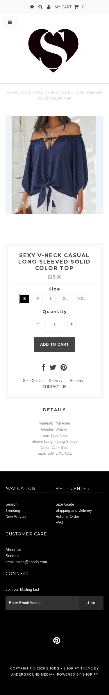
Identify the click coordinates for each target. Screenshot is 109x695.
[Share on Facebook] (43, 369)
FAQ (59, 522)
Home (11, 92)
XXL (82, 299)
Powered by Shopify (77, 674)
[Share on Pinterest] (63, 369)
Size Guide (32, 380)
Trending (13, 510)
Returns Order (67, 516)
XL (65, 299)
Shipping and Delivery (74, 510)
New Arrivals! (17, 516)
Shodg (53, 668)
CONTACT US (54, 387)
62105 (26, 92)
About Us (13, 550)
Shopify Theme (78, 668)
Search (11, 504)
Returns (76, 380)
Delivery (55, 380)
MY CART (69, 7)
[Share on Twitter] (52, 369)
